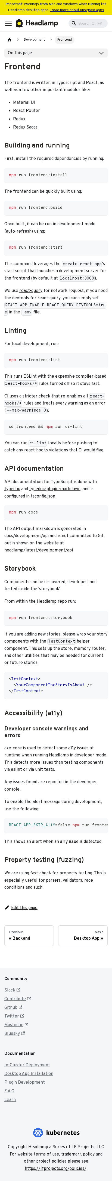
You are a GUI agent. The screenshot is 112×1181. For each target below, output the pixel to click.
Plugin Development (24, 1082)
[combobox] (88, 23)
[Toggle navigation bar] (8, 23)
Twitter (11, 1016)
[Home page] (9, 40)
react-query (30, 291)
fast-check (40, 873)
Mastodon (13, 1025)
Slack (9, 990)
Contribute (15, 999)
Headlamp (47, 601)
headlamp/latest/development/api (38, 550)
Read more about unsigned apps (77, 10)
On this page (20, 53)
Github (10, 1007)
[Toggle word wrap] (91, 825)
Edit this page (24, 908)
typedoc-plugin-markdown (54, 489)
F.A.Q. (9, 1091)
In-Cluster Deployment (27, 1065)
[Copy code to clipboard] (101, 174)
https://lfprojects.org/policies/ (55, 1169)
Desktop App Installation (28, 1074)
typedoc (12, 489)
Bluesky (12, 1033)
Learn (10, 1100)
